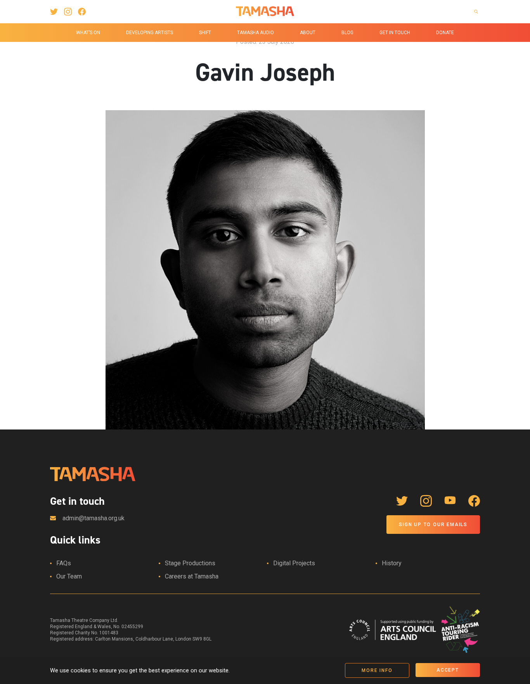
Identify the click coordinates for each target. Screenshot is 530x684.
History (392, 563)
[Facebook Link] (82, 12)
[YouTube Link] (450, 501)
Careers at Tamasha (191, 576)
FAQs (63, 563)
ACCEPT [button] (447, 670)
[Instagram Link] (68, 12)
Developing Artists (149, 32)
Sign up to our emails (433, 524)
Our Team (69, 576)
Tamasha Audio (255, 32)
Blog (347, 32)
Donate (445, 32)
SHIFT (205, 32)
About (307, 32)
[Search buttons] (476, 11)
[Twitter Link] (54, 12)
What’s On (88, 32)
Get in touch (394, 32)
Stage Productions (190, 563)
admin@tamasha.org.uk (93, 518)
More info (377, 670)
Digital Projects (294, 563)
